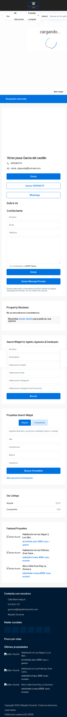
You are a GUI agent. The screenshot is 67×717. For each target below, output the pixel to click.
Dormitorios (14, 447)
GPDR (31, 714)
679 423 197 (14, 604)
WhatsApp (34, 195)
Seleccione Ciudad (17, 365)
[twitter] (15, 630)
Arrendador (14, 357)
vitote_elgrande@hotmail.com (26, 168)
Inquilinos (13, 463)
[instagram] (47, 630)
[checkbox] (8, 266)
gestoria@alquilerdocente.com (23, 609)
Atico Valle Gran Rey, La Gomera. (37, 684)
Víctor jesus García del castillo (26, 158)
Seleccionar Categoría (19, 380)
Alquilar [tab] (24, 422)
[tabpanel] (33, 454)
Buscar (33, 396)
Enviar (33, 176)
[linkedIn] (23, 630)
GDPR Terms (30, 266)
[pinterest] (31, 630)
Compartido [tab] (39, 422)
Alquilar (10, 503)
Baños (12, 455)
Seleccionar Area (16, 373)
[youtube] (39, 630)
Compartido (12, 509)
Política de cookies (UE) (16, 714)
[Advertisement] (17, 28)
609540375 (16, 163)
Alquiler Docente (16, 614)
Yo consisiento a (23, 266)
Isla (10, 439)
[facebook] (7, 630)
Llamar (34, 186)
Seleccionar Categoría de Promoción (25, 388)
